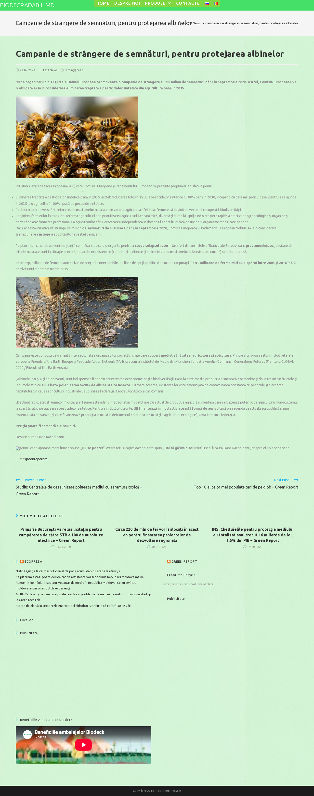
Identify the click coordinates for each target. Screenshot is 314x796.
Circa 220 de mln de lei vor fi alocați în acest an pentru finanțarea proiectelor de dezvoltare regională (157, 535)
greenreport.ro (36, 459)
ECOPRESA (33, 561)
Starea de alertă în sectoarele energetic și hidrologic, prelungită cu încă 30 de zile (73, 605)
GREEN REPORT (184, 561)
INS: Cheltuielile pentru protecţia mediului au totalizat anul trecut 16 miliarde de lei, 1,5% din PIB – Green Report (253, 535)
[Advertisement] (83, 674)
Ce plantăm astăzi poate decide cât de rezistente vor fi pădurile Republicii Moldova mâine (80, 577)
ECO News (50, 70)
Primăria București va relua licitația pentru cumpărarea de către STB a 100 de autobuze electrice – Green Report (61, 535)
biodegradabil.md (27, 5)
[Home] (179, 23)
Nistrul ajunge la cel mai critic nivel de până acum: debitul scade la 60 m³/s (68, 571)
